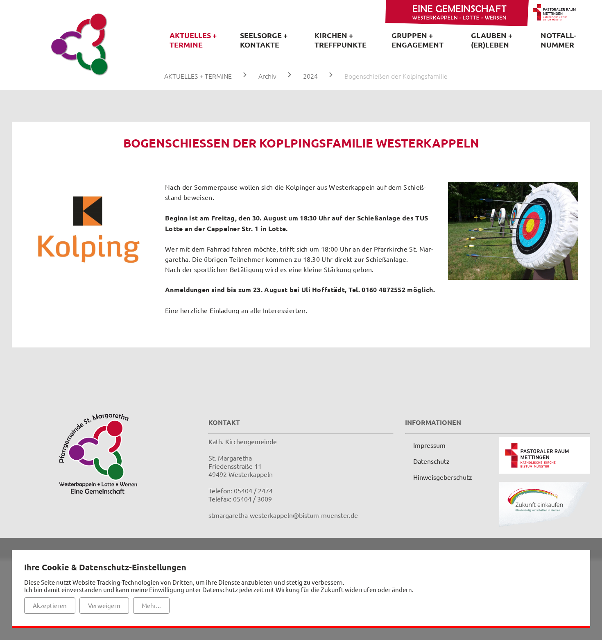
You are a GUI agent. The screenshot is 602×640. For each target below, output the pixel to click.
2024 (310, 75)
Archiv (267, 75)
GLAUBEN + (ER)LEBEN (491, 39)
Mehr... (151, 605)
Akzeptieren (50, 605)
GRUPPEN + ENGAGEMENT (418, 39)
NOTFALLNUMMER (558, 39)
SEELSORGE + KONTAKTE (263, 39)
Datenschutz (431, 461)
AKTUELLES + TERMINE (193, 39)
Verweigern (104, 605)
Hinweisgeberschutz (442, 477)
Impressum (429, 445)
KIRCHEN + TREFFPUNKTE (341, 39)
